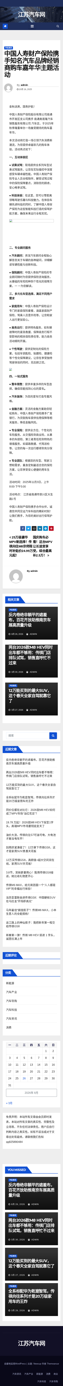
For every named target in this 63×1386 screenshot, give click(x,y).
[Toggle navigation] (32, 26)
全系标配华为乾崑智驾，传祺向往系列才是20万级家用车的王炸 (31, 1296)
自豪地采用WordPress (15, 1363)
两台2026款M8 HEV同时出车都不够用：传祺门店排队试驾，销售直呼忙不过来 (31, 1225)
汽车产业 (11, 992)
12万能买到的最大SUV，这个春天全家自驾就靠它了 (30, 695)
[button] (58, 26)
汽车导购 (11, 1001)
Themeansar (53, 1363)
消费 (8, 1027)
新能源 (10, 983)
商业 (56, 1374)
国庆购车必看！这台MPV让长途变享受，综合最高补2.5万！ (42, 546)
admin (24, 85)
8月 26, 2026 (18, 1204)
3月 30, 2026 (18, 1240)
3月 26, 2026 (18, 1310)
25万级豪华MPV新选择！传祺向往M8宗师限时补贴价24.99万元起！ (21, 546)
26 (24, 1078)
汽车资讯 (8, 48)
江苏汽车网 (31, 14)
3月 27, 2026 (18, 1275)
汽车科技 (11, 1009)
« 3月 (9, 1103)
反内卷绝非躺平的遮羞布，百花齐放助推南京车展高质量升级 (30, 619)
